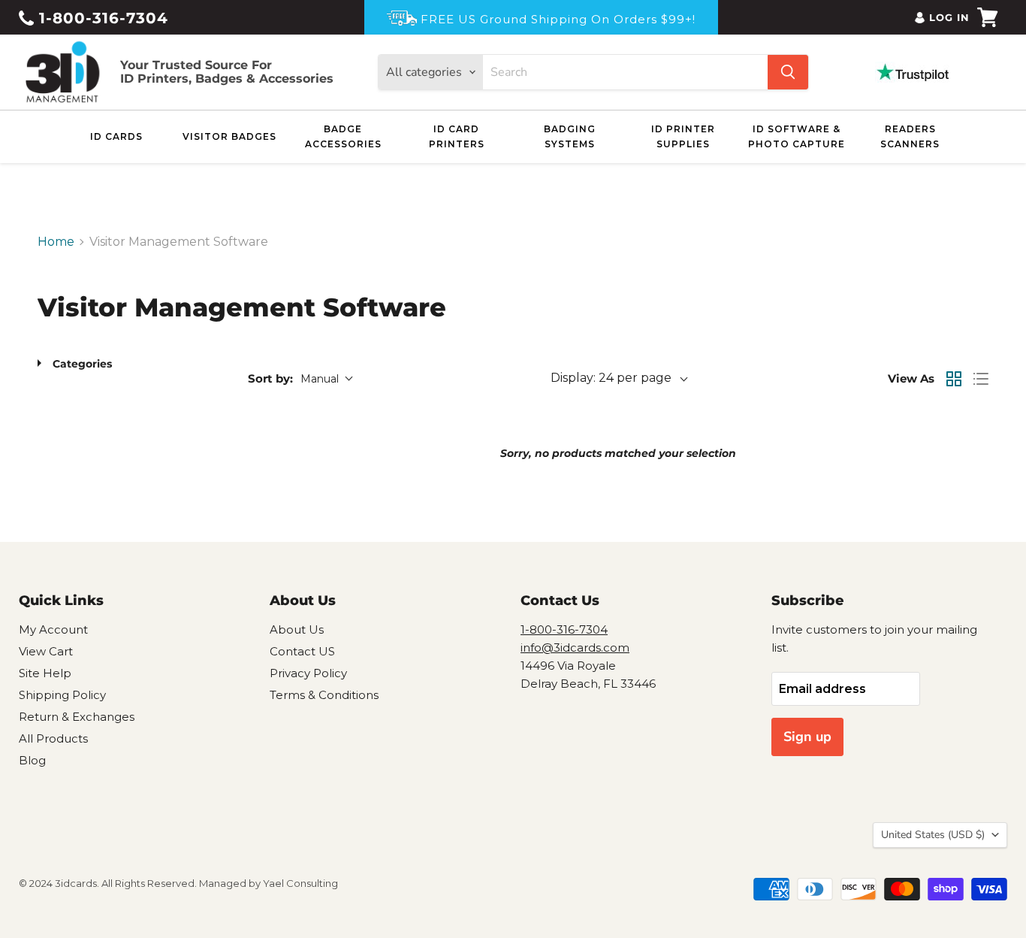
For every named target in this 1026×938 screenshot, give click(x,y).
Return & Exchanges (76, 717)
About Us (297, 629)
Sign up (807, 737)
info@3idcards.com (575, 647)
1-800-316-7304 (101, 18)
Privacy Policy (308, 673)
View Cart (46, 651)
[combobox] (625, 72)
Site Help (45, 673)
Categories (82, 364)
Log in (949, 17)
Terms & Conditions (324, 695)
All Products (53, 738)
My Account (53, 629)
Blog (32, 760)
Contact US (302, 651)
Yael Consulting (300, 883)
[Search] (788, 72)
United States (933, 835)
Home (56, 242)
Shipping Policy (62, 695)
